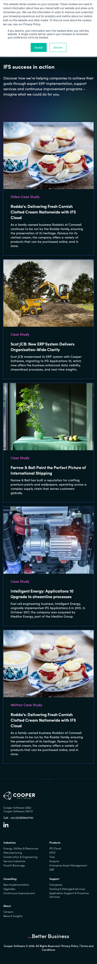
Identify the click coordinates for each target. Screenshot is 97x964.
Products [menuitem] (54, 842)
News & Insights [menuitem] (12, 916)
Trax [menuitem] (52, 857)
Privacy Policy (69, 946)
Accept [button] (39, 47)
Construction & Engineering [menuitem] (20, 857)
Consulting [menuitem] (9, 879)
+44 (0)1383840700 (21, 817)
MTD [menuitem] (52, 852)
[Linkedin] (5, 826)
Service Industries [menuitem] (14, 861)
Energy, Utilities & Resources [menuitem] (20, 848)
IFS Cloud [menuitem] (55, 848)
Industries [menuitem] (9, 842)
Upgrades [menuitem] (9, 889)
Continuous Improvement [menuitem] (19, 893)
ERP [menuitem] (51, 869)
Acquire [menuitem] (54, 861)
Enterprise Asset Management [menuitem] (68, 865)
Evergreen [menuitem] (55, 884)
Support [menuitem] (54, 879)
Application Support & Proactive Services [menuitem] (69, 894)
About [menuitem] (7, 906)
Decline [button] (58, 47)
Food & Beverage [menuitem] (14, 865)
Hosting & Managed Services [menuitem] (67, 889)
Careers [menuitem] (8, 911)
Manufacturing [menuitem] (12, 852)
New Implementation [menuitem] (16, 884)
